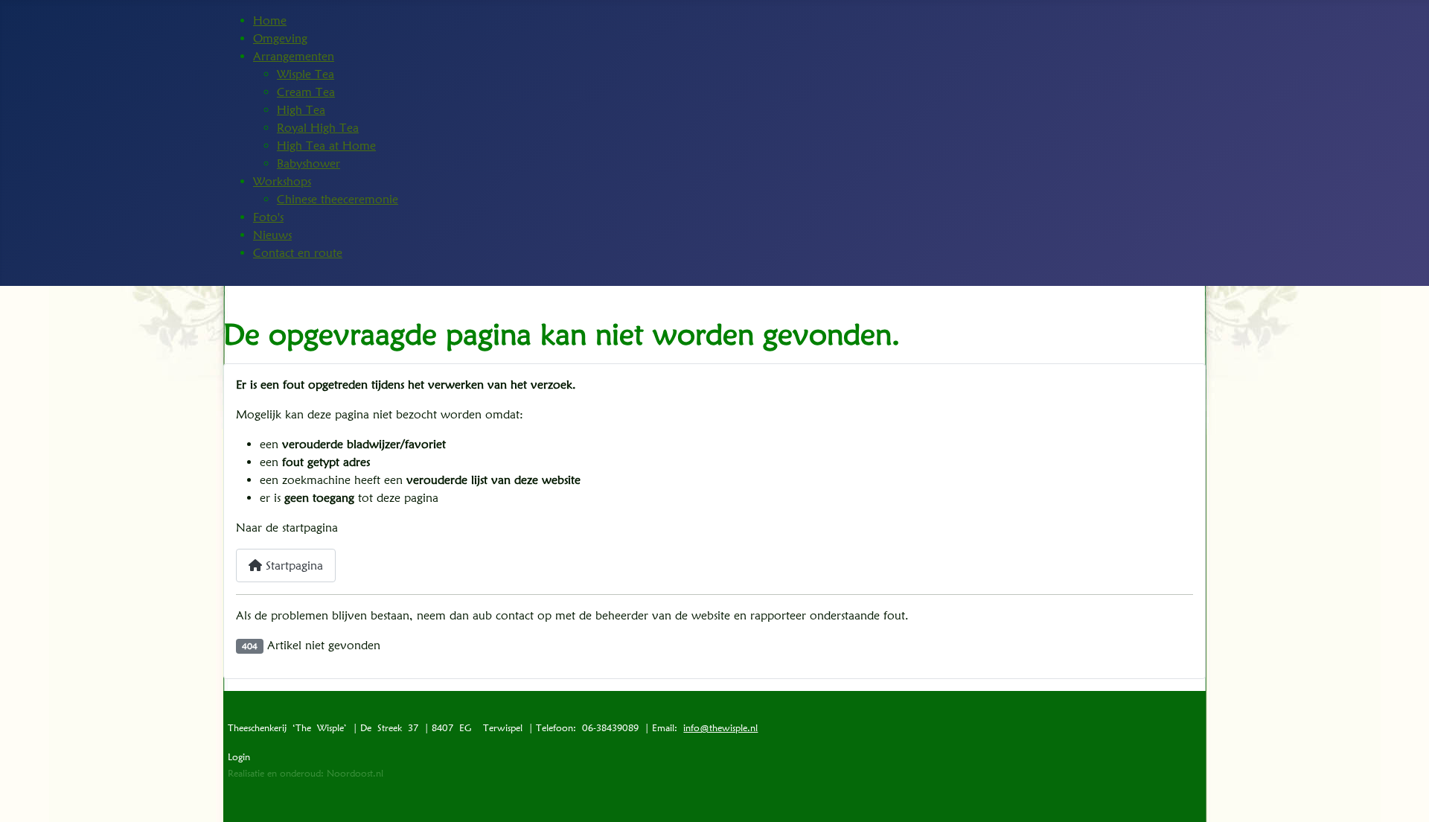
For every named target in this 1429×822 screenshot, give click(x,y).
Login (239, 756)
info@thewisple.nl (720, 727)
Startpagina (292, 565)
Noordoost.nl (355, 773)
